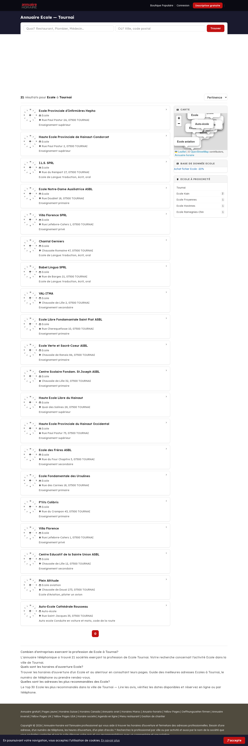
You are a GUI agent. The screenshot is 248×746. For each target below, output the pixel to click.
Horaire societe (86, 716)
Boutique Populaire (161, 5)
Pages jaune (49, 711)
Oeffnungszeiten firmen (196, 711)
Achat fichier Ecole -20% (189, 169)
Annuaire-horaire (184, 155)
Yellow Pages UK (41, 716)
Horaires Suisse (68, 711)
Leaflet (181, 151)
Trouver (215, 28)
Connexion (183, 5)
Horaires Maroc (131, 711)
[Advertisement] (124, 61)
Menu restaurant (129, 716)
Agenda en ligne (107, 716)
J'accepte (234, 740)
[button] (179, 118)
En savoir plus (110, 740)
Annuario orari (110, 711)
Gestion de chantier (153, 716)
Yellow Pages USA (64, 716)
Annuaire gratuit (30, 711)
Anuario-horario (152, 711)
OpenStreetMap (200, 151)
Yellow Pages (172, 711)
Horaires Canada (90, 711)
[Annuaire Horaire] (29, 5)
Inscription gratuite (207, 5)
